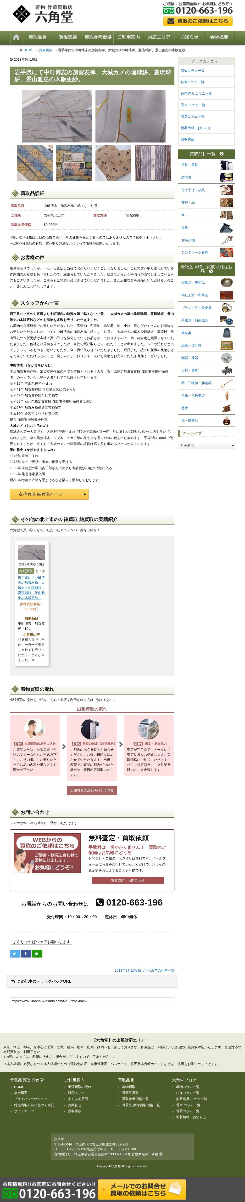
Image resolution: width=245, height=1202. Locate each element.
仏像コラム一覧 (192, 82)
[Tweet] (15, 953)
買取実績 (45, 50)
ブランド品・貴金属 (196, 308)
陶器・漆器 (189, 358)
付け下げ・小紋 (193, 190)
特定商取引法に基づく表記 (34, 1105)
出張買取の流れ (79, 1087)
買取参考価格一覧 (135, 1099)
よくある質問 (78, 1099)
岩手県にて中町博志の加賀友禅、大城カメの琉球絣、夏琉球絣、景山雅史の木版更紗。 (31, 588)
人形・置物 (189, 370)
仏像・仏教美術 (193, 396)
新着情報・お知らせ (196, 128)
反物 (184, 227)
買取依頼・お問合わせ (128, 880)
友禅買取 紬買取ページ (41, 494)
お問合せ (74, 1105)
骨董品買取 (130, 1093)
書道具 (186, 333)
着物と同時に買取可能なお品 (206, 269)
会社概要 (21, 1093)
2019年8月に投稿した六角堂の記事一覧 (144, 970)
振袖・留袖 (189, 165)
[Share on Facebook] (26, 953)
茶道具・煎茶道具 (194, 320)
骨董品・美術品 (193, 283)
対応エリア (76, 1093)
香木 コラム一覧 (193, 105)
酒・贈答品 (189, 420)
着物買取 (128, 1087)
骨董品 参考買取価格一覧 (141, 1105)
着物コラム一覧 (192, 71)
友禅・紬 (188, 202)
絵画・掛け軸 (191, 345)
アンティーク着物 (194, 252)
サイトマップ (24, 1111)
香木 (184, 408)
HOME (28, 50)
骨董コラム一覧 (192, 116)
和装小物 (188, 240)
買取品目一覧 (203, 154)
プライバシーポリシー (31, 1099)
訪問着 (186, 177)
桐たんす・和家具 (194, 295)
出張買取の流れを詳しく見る (92, 790)
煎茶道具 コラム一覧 (196, 93)
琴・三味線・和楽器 (196, 383)
